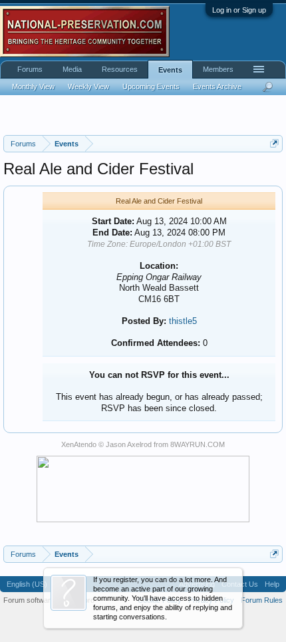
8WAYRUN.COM (197, 444)
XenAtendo (78, 444)
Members (218, 69)
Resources (120, 69)
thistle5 (183, 321)
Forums (30, 69)
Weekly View (88, 86)
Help (272, 584)
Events (170, 70)
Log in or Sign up (239, 10)
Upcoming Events (151, 86)
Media (72, 69)
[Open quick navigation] (274, 143)
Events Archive (217, 86)
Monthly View (33, 86)
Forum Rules (262, 600)
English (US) (27, 584)
